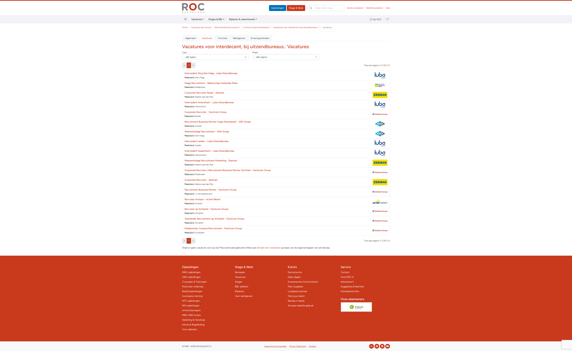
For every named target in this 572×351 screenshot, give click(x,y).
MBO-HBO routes (191, 315)
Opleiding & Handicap (193, 319)
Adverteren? (347, 281)
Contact (345, 272)
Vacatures (196, 19)
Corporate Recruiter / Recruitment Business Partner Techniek (228, 170)
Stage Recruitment (211, 83)
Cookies (312, 346)
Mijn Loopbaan (295, 286)
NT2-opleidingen (191, 300)
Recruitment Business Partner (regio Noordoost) (218, 121)
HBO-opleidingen (191, 277)
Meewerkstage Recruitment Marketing (211, 160)
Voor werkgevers (243, 296)
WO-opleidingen (190, 305)
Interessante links (350, 291)
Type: (184, 52)
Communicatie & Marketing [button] (256, 27)
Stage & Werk (296, 8)
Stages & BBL (215, 19)
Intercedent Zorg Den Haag (211, 73)
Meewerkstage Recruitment (207, 131)
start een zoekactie (270, 247)
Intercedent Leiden (207, 141)
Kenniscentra (295, 272)
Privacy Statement (297, 346)
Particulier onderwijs (192, 286)
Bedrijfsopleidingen (192, 291)
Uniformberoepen (191, 310)
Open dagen (294, 277)
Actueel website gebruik (301, 305)
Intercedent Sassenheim (209, 150)
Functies (222, 38)
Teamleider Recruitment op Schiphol (214, 218)
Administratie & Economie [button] (226, 27)
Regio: (255, 52)
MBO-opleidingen (191, 272)
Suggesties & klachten (352, 286)
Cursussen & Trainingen (194, 281)
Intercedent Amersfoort (209, 102)
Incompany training (192, 296)
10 (381, 65)
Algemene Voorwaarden (275, 346)
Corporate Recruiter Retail (204, 92)
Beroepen (240, 272)
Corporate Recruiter (206, 112)
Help (388, 8)
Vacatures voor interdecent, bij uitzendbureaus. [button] (295, 27)
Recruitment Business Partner (211, 189)
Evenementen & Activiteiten (303, 281)
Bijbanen (239, 291)
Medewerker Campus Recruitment (213, 228)
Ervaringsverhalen (260, 38)
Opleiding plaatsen (374, 8)
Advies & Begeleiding (193, 324)
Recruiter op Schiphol (206, 209)
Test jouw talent (296, 296)
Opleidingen (277, 8)
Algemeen (190, 38)
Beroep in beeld (296, 300)
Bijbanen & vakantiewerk (242, 19)
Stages (238, 281)
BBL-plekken (241, 286)
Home (185, 27)
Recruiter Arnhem (203, 199)
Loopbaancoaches (297, 291)
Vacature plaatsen (355, 8)
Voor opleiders (189, 329)
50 (388, 65)
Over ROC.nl (347, 277)
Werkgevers (239, 38)
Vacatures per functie (201, 27)
